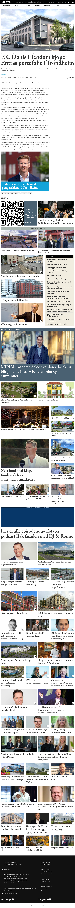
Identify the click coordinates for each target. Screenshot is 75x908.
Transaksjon (6, 6)
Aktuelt (69, 6)
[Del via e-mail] (73, 78)
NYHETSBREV (19, 2)
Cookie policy (7, 893)
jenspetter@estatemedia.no (47, 889)
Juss (58, 6)
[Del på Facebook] (68, 78)
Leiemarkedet (48, 6)
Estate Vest (37, 6)
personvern (14, 893)
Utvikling (27, 6)
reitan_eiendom (15, 193)
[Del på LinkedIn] (71, 78)
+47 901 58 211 (49, 873)
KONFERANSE (43, 2)
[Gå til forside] (5, 2)
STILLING (35, 2)
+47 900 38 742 (49, 891)
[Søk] (69, 2)
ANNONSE (28, 2)
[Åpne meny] (73, 2)
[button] (4, 240)
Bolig (16, 6)
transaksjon (5, 193)
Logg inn (51, 2)
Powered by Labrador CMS (37, 905)
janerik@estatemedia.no (47, 871)
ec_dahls (23, 193)
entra (30, 193)
